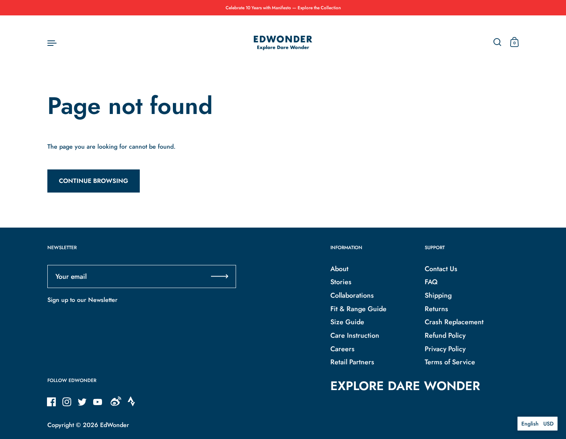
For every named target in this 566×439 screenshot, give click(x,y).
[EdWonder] (283, 42)
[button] (537, 424)
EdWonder (114, 425)
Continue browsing (93, 180)
